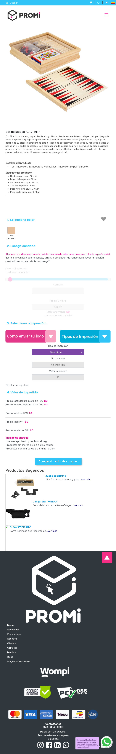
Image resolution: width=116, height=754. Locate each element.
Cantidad (58, 284)
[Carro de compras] (106, 2)
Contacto (12, 647)
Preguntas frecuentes (18, 661)
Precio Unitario (58, 300)
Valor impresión (58, 371)
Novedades (13, 629)
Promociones (14, 634)
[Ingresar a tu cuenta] (91, 2)
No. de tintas (58, 358)
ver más (85, 479)
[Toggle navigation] (106, 15)
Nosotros (12, 638)
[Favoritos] (98, 2)
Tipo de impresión (58, 345)
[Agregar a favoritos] (103, 219)
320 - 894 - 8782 (53, 727)
